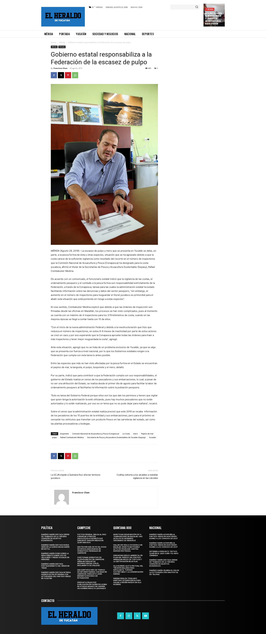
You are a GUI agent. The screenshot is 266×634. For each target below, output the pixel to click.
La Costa (126, 433)
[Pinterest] (68, 75)
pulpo (54, 437)
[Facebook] (54, 75)
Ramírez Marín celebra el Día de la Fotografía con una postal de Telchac (164, 572)
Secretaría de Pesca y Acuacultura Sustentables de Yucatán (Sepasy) (116, 437)
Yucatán (152, 437)
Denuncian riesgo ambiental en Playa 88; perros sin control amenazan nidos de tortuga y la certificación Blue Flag (128, 558)
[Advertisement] (144, 19)
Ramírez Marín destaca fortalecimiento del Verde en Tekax (55, 566)
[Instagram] (128, 615)
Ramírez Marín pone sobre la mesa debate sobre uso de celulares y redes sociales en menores (55, 556)
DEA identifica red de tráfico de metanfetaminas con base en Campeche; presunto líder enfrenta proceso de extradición (92, 574)
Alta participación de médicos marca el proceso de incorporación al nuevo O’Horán (213, 18)
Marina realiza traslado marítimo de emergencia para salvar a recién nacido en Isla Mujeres (127, 581)
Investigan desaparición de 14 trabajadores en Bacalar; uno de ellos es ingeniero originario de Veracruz (128, 538)
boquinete (64, 433)
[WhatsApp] (75, 75)
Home (53, 42)
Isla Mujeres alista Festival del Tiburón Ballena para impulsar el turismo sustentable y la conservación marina (128, 570)
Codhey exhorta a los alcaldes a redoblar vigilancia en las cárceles (137, 476)
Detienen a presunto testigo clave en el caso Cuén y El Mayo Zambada (163, 553)
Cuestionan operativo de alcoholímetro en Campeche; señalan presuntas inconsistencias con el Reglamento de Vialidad (90, 562)
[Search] (197, 7)
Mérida (62, 42)
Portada (209, 9)
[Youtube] (145, 615)
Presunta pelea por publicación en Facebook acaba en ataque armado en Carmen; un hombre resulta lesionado (92, 585)
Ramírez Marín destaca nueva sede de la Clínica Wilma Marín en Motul (55, 547)
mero (135, 433)
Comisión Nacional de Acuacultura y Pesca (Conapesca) (95, 433)
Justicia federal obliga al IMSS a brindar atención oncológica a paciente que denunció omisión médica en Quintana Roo (91, 539)
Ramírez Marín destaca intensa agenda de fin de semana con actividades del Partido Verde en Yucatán (56, 575)
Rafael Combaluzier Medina (72, 437)
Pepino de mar (147, 433)
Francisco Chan (60, 68)
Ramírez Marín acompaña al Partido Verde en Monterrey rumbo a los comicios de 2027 (163, 537)
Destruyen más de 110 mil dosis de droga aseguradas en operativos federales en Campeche (91, 550)
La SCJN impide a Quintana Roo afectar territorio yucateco (75, 476)
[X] (61, 75)
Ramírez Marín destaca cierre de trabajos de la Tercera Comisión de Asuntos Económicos (55, 538)
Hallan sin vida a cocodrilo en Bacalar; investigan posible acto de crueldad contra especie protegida (127, 548)
